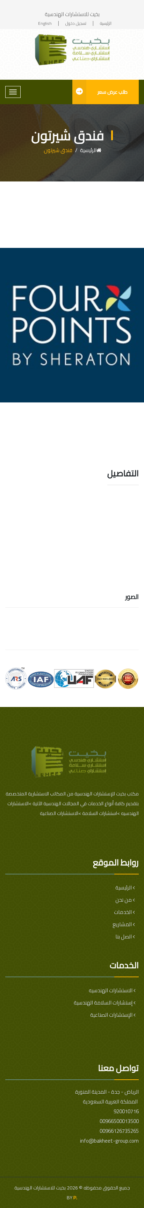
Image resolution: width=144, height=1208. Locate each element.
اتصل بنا (124, 936)
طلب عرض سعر (113, 92)
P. (75, 1197)
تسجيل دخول (75, 23)
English (45, 23)
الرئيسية (105, 23)
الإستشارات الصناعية (112, 1015)
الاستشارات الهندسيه (111, 990)
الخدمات (123, 912)
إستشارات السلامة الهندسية (104, 1003)
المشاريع (123, 924)
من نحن (124, 900)
